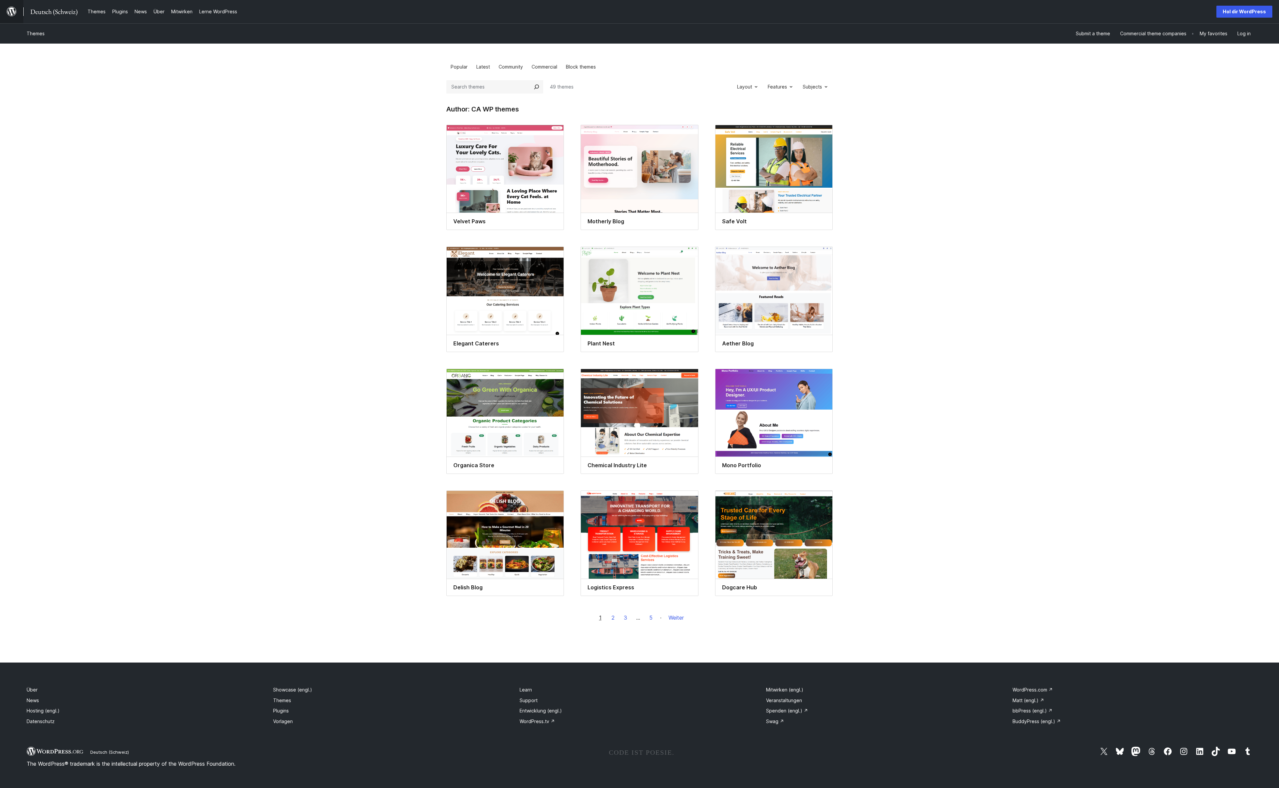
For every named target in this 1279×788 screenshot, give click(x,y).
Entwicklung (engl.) (541, 710)
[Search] (536, 87)
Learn (526, 689)
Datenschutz (41, 721)
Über (32, 689)
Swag (775, 721)
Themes (36, 33)
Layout (744, 87)
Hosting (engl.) (43, 710)
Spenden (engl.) (787, 710)
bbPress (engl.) (1033, 710)
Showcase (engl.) (292, 689)
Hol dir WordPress (1244, 11)
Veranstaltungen (784, 700)
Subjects (812, 87)
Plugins (281, 710)
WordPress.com (1033, 689)
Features (777, 87)
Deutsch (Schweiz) (109, 752)
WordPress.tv (537, 721)
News (33, 700)
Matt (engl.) (1028, 700)
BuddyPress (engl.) (1037, 721)
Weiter (676, 617)
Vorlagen (283, 721)
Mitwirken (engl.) (784, 689)
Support (529, 700)
